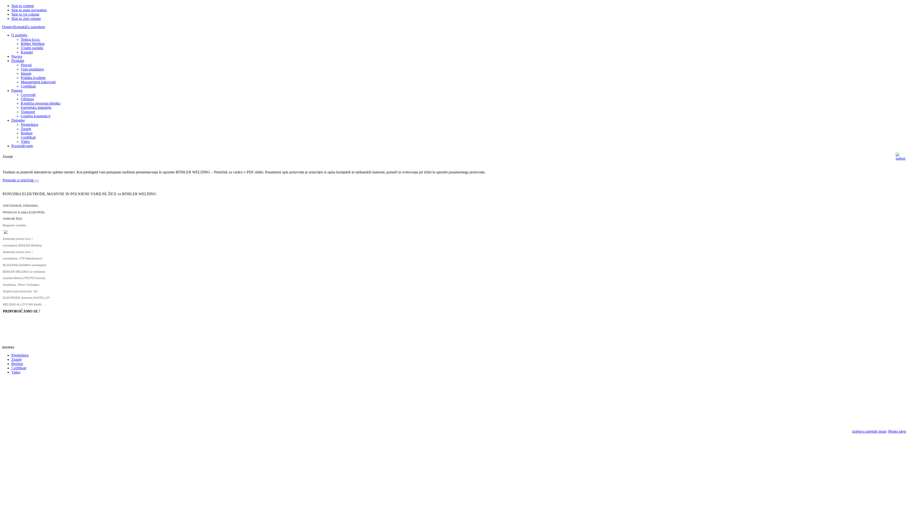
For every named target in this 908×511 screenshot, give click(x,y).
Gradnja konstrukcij (35, 116)
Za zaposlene (35, 27)
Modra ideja (897, 431)
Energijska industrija (36, 108)
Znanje (26, 129)
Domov (7, 27)
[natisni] (900, 158)
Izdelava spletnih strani (869, 431)
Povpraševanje (22, 146)
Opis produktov (32, 69)
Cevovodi (28, 95)
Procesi (26, 65)
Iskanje (26, 73)
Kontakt (19, 27)
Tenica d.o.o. (30, 39)
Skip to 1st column (25, 14)
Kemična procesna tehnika (40, 103)
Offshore (27, 99)
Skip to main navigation (29, 10)
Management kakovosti (38, 82)
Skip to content (22, 6)
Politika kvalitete (33, 78)
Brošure (27, 133)
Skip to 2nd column (26, 19)
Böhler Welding (32, 44)
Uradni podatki (32, 48)
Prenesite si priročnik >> (21, 180)
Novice (16, 56)
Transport (28, 112)
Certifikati (28, 86)
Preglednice (29, 125)
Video (25, 142)
